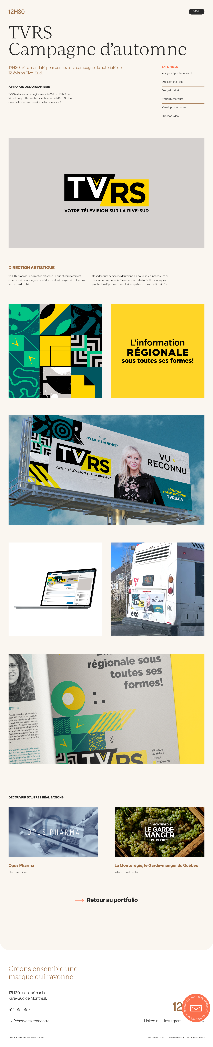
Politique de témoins (176, 1037)
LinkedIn (151, 1021)
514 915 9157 (20, 1010)
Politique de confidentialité (195, 1037)
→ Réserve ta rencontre (29, 1021)
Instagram (173, 1021)
